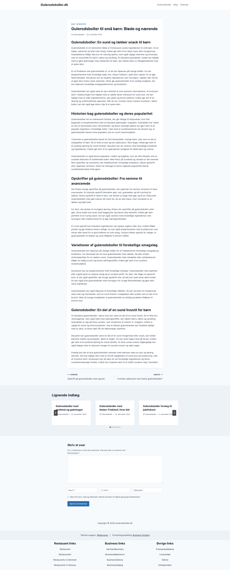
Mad (73, 24)
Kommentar (73, 453)
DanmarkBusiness (115, 549)
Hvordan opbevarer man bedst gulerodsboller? (140, 377)
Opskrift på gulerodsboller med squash (86, 377)
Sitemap (184, 4)
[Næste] (174, 413)
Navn (72, 490)
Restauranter (65, 554)
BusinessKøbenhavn (115, 554)
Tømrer (165, 560)
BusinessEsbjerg (115, 565)
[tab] (110, 427)
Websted (138, 490)
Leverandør (164, 554)
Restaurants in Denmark (65, 560)
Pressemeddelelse (165, 549)
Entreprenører (165, 565)
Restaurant (65, 549)
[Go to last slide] (56, 413)
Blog (176, 4)
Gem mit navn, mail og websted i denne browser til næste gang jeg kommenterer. (105, 497)
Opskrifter (81, 24)
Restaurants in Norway (65, 565)
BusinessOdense (115, 560)
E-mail (105, 490)
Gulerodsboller (164, 4)
